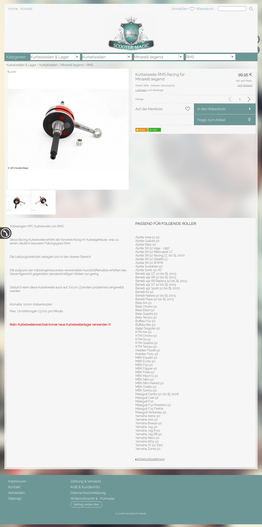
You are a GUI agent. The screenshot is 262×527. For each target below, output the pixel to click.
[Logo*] (131, 15)
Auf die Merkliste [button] (149, 109)
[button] (251, 8)
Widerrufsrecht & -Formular (92, 498)
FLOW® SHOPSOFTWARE (131, 513)
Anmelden (180, 9)
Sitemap (14, 498)
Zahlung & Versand (85, 481)
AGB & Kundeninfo (85, 487)
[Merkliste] (191, 8)
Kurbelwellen (48, 65)
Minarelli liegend (72, 65)
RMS (90, 65)
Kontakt (26, 9)
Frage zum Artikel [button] (211, 120)
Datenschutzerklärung (88, 493)
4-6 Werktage (149, 90)
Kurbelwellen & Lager (21, 65)
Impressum (17, 481)
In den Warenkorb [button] (211, 109)
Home (13, 9)
